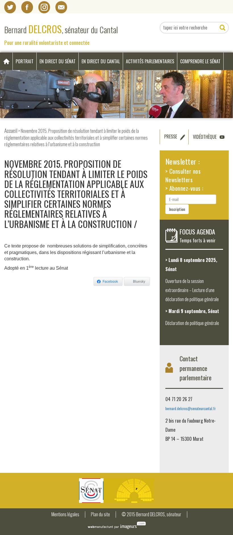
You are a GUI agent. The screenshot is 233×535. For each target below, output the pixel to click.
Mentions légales (65, 514)
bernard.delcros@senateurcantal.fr (190, 408)
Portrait (25, 61)
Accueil (10, 130)
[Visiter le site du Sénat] (116, 490)
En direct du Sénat (57, 61)
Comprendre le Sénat (200, 61)
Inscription (177, 209)
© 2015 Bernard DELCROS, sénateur (151, 514)
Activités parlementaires (150, 61)
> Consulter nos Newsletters (183, 175)
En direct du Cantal (101, 61)
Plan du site (100, 514)
